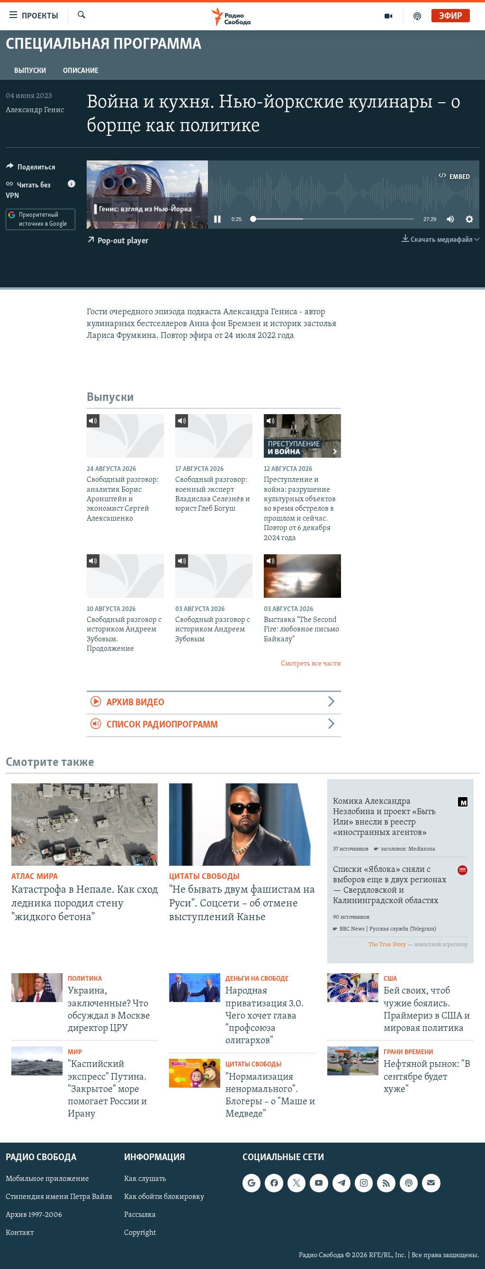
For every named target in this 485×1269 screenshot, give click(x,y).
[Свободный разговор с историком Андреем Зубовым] (213, 576)
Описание (81, 71)
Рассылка (140, 1215)
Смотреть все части (311, 663)
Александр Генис (35, 110)
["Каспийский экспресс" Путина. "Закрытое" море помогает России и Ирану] (37, 1061)
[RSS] (386, 1183)
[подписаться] (431, 1183)
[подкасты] (417, 16)
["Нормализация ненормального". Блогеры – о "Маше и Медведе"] (194, 1073)
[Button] (30, 169)
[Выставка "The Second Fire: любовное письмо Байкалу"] (302, 576)
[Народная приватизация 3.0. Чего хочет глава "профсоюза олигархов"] (194, 987)
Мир (75, 1052)
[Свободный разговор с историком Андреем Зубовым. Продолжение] (125, 576)
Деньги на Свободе (256, 979)
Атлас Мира (34, 877)
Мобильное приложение (47, 1179)
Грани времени (408, 1052)
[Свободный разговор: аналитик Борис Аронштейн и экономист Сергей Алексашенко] (125, 436)
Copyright (140, 1233)
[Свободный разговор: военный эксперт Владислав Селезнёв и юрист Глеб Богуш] (213, 436)
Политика (85, 979)
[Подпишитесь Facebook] (274, 1183)
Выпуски (30, 71)
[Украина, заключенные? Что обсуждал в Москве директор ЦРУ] (37, 987)
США (390, 979)
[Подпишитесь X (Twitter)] (296, 1183)
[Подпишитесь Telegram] (341, 1183)
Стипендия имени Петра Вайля (59, 1197)
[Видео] (388, 16)
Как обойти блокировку (164, 1197)
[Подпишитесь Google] (251, 1183)
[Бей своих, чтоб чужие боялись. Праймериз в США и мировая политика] (352, 987)
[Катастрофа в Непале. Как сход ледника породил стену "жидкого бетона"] (84, 824)
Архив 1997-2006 (34, 1215)
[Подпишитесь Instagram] (364, 1183)
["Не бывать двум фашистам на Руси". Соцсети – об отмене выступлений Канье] (242, 824)
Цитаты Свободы (204, 877)
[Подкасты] (409, 1183)
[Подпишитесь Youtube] (319, 1183)
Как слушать (145, 1179)
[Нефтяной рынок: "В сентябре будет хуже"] (352, 1061)
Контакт (20, 1233)
